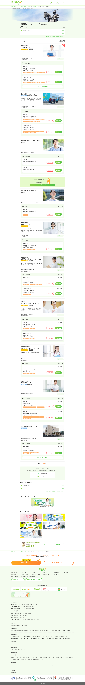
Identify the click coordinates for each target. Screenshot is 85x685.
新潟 (19, 606)
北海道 (19, 604)
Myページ (24, 572)
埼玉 (21, 608)
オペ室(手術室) (20, 630)
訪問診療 (59, 630)
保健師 (22, 625)
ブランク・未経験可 (59, 664)
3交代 (16, 649)
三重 (23, 610)
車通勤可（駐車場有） (39, 664)
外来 (15, 630)
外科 (56, 654)
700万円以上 (39, 644)
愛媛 (21, 617)
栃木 (30, 608)
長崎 (23, 619)
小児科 (33, 657)
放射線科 (66, 657)
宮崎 (32, 619)
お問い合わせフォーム (18, 579)
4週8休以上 (20, 664)
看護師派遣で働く (46, 574)
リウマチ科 (13, 659)
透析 (33, 630)
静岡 (21, 610)
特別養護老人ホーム (63, 636)
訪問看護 (37, 630)
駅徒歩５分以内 (31, 664)
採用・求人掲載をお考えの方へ (34, 579)
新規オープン (14, 664)
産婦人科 (37, 657)
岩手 (25, 604)
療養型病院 (28, 636)
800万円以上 (46, 644)
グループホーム (41, 638)
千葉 (24, 608)
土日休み (25, 664)
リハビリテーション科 (21, 659)
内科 (22, 654)
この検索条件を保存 (42, 185)
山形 (33, 604)
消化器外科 (13, 657)
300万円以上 (14, 644)
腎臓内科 (47, 654)
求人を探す (45, 572)
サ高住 (46, 638)
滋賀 (23, 613)
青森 (22, 604)
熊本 (26, 619)
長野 (33, 606)
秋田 (31, 604)
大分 (29, 619)
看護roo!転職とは (14, 572)
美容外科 (13, 654)
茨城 (27, 608)
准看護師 (18, 625)
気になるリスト (67, 572)
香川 (18, 617)
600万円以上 (33, 644)
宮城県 (29, 6)
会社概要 (13, 670)
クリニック (39, 636)
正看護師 (13, 625)
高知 (23, 617)
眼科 (41, 657)
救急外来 (26, 630)
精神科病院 (34, 636)
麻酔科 (70, 657)
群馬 (33, 608)
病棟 (12, 630)
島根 (23, 615)
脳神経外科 (19, 657)
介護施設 (56, 636)
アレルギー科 (29, 659)
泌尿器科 (54, 657)
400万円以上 (20, 644)
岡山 (18, 615)
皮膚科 (49, 657)
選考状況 (34, 572)
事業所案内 (13, 672)
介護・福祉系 (42, 630)
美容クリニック (46, 636)
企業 (69, 638)
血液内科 (42, 654)
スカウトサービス (25, 574)
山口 (26, 615)
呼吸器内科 (26, 654)
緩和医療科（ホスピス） (38, 659)
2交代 (12, 649)
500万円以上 (26, 644)
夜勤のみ (24, 649)
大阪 (15, 613)
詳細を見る (58, 72)
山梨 (30, 606)
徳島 (15, 617)
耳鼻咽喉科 (45, 657)
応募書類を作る (57, 572)
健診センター (58, 638)
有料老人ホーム (23, 638)
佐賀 (20, 619)
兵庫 (21, 613)
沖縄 (38, 619)
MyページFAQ (56, 574)
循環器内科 (37, 654)
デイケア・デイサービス (32, 638)
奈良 (26, 613)
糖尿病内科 (52, 654)
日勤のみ (20, 649)
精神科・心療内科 (60, 657)
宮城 (28, 604)
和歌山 (29, 613)
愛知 (15, 610)
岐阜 (18, 610)
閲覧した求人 (14, 574)
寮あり (46, 664)
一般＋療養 (23, 636)
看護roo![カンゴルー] (15, 6)
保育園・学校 (54, 630)
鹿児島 (35, 619)
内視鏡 (63, 630)
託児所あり (51, 664)
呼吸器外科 (60, 654)
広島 (15, 615)
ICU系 (30, 630)
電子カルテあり (67, 664)
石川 (24, 606)
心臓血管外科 (66, 654)
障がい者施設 (51, 638)
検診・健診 (48, 630)
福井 (27, 606)
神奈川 (18, 608)
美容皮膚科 (18, 654)
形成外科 (29, 657)
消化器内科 (32, 654)
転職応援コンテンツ (36, 574)
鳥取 (21, 615)
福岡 (18, 619)
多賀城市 (34, 6)
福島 (36, 604)
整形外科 (24, 657)
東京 (15, 608)
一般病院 (13, 636)
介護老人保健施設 (15, 638)
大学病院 (18, 636)
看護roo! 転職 (23, 6)
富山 (21, 606)
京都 (18, 613)
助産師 (25, 625)
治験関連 (68, 630)
